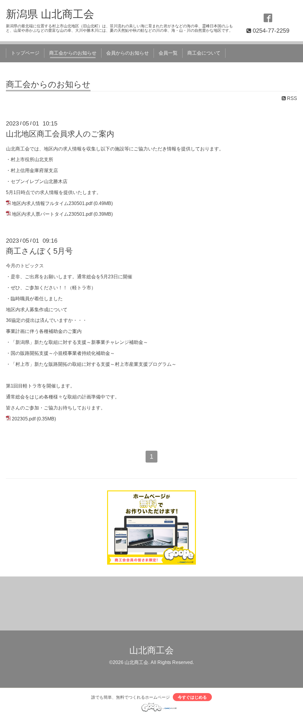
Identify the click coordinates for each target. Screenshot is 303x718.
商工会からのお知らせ (72, 52)
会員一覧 (168, 52)
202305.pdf (24, 418)
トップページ (25, 52)
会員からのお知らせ (127, 52)
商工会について (203, 52)
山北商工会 (151, 650)
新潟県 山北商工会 (50, 14)
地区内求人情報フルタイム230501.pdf (52, 203)
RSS (291, 98)
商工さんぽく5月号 (39, 251)
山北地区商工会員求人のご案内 (60, 133)
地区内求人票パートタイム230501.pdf (52, 214)
